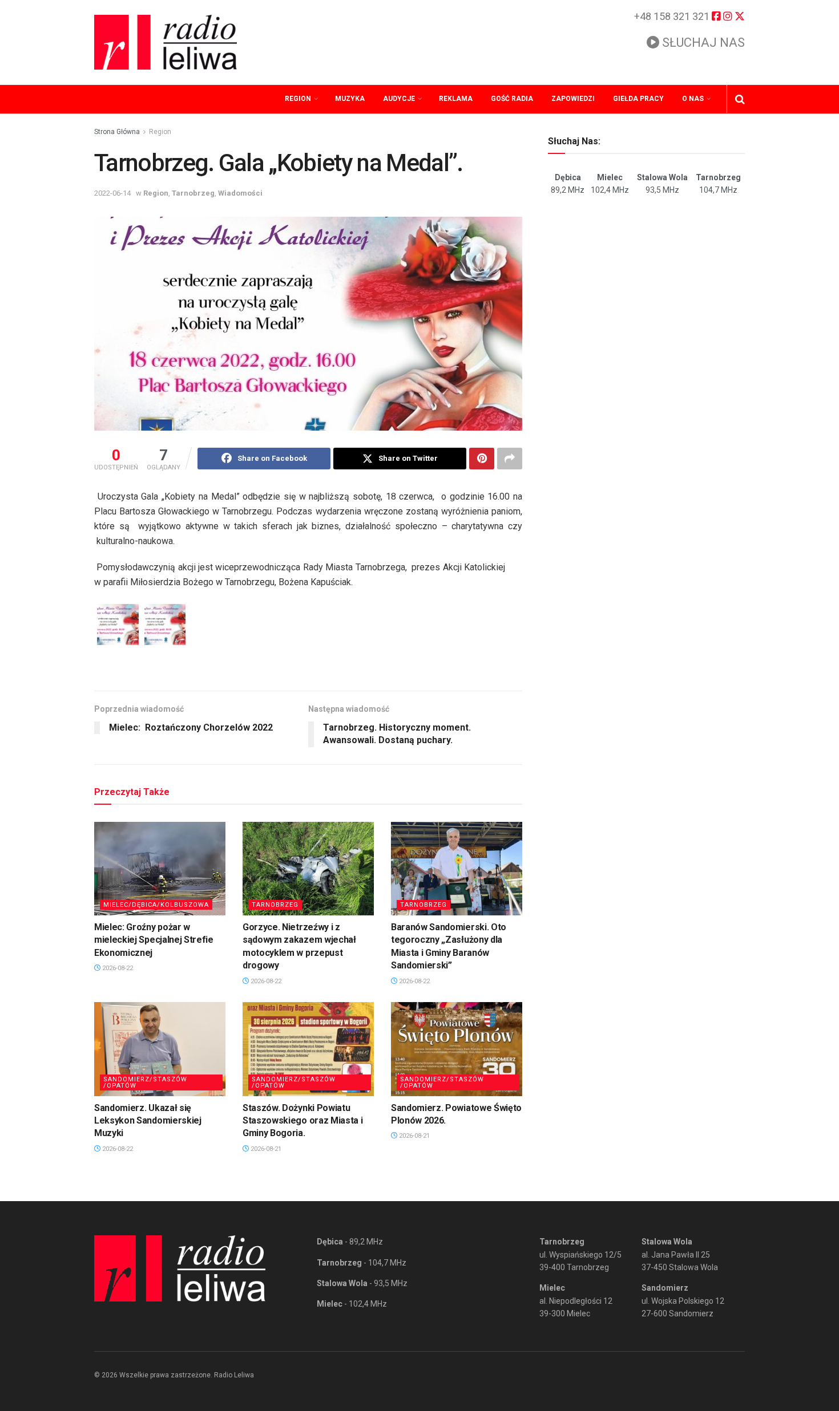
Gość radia (512, 99)
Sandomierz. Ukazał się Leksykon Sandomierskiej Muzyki (147, 1120)
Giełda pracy (638, 99)
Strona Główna (117, 132)
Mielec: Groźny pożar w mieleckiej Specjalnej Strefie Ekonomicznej (153, 940)
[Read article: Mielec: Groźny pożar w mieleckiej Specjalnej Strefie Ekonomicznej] (159, 868)
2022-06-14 (112, 193)
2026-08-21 (265, 1149)
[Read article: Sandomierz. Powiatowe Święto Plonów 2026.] (456, 1049)
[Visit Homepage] (165, 42)
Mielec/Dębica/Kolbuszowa (156, 905)
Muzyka (350, 99)
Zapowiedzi (573, 99)
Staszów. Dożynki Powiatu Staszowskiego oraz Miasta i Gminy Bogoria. (302, 1120)
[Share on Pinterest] (481, 458)
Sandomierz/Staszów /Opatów (145, 1082)
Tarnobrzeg (193, 193)
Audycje (399, 99)
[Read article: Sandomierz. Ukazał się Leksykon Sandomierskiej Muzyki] (159, 1049)
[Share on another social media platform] (509, 458)
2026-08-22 (116, 968)
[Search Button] (740, 99)
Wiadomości (240, 193)
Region (298, 99)
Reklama (456, 99)
